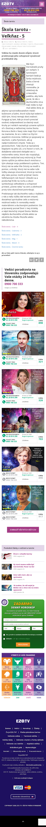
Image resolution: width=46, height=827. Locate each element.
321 (41, 361)
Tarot (30, 42)
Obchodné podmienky (34, 765)
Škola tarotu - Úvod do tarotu (12, 247)
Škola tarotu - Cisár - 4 (10, 227)
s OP (14, 639)
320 (41, 400)
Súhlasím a (18, 639)
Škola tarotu (9, 42)
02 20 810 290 (11, 320)
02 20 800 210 (34, 15)
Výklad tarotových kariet (26, 46)
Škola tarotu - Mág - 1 (10, 239)
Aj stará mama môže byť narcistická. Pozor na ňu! (23, 565)
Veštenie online (14, 736)
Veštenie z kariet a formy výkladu (30, 740)
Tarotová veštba (30, 736)
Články (37, 728)
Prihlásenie (23, 644)
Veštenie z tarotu (26, 44)
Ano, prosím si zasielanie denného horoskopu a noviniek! (24, 635)
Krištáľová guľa (16, 747)
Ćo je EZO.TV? (23, 755)
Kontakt (6, 751)
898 (41, 323)
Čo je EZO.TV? (11, 732)
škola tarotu (22, 42)
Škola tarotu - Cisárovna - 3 (11, 231)
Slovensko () (21, 797)
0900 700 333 (14, 284)
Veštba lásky (7, 740)
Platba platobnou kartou (30, 732)
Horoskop (27, 728)
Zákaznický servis (19, 751)
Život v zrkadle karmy (22, 554)
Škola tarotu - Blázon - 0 (10, 243)
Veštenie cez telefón (14, 744)
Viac (37, 306)
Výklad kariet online (9, 46)
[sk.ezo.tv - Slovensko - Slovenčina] (8, 4)
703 (41, 439)
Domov (8, 728)
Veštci (16, 728)
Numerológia (31, 747)
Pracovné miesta (35, 751)
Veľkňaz (17, 44)
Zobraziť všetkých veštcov (23, 530)
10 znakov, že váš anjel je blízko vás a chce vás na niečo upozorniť (26, 587)
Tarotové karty (7, 44)
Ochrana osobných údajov (23, 778)
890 (41, 477)
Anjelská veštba (33, 744)
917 (41, 516)
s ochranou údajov (24, 639)
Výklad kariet (39, 44)
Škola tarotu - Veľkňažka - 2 (12, 235)
